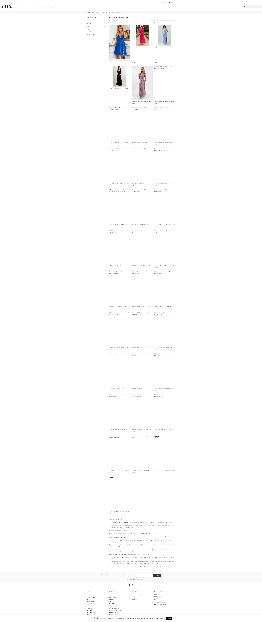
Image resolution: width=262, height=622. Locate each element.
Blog (57, 6)
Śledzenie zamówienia (137, 595)
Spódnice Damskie (91, 601)
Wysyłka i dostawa (113, 595)
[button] (163, 2)
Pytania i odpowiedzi (114, 608)
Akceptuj (169, 618)
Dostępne (163, 22)
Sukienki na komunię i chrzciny (47, 6)
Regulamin (111, 599)
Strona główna (92, 17)
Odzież (28, 6)
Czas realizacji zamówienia (115, 610)
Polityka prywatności (114, 597)
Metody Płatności (113, 603)
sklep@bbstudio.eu (161, 604)
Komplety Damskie (91, 597)
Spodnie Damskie (91, 603)
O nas (110, 601)
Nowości (15, 6)
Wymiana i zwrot (113, 606)
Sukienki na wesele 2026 (92, 610)
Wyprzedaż (35, 6)
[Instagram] (132, 585)
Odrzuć (161, 618)
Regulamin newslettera (114, 612)
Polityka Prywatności (148, 619)
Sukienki (21, 6)
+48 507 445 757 (161, 602)
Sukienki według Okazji (92, 612)
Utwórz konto (135, 599)
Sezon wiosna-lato (91, 34)
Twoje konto (135, 591)
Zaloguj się (134, 597)
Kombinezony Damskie (92, 595)
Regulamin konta (113, 614)
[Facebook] (129, 585)
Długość (89, 614)
